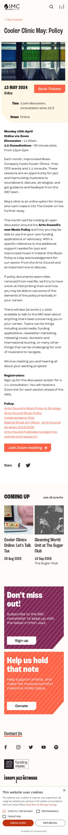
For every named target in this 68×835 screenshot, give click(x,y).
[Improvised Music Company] (12, 7)
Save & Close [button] (18, 822)
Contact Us (13, 733)
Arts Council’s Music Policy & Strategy (32, 408)
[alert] (34, 811)
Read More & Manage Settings (41, 804)
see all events (53, 497)
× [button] (64, 790)
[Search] (51, 7)
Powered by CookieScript (34, 831)
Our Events (14, 19)
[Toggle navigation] (62, 7)
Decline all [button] (50, 822)
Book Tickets (49, 89)
